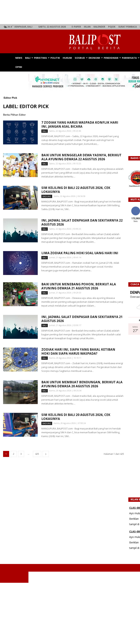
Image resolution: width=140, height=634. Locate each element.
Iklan (87, 26)
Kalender (99, 26)
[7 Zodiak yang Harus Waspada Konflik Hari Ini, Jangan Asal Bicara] (20, 132)
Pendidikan (111, 57)
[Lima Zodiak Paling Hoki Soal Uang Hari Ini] (20, 263)
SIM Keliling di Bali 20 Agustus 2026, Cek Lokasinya (75, 417)
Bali (27, 57)
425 (37, 453)
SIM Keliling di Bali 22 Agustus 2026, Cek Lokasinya (75, 190)
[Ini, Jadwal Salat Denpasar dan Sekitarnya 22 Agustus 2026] (20, 230)
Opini (18, 67)
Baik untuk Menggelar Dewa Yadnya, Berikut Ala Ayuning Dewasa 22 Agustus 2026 (81, 157)
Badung (46, 196)
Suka (135, 208)
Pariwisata (129, 57)
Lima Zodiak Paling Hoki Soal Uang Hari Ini (79, 253)
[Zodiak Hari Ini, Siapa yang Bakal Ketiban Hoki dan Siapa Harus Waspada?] (20, 359)
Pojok (111, 26)
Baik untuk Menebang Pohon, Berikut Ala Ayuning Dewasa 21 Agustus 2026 (78, 286)
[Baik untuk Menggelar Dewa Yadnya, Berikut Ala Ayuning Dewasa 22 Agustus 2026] (20, 165)
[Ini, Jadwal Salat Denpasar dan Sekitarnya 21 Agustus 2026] (20, 327)
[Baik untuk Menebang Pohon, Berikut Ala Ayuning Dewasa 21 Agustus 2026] (20, 294)
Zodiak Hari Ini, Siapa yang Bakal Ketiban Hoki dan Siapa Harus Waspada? (78, 351)
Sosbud (80, 57)
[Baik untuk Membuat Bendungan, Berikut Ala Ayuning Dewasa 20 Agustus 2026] (20, 392)
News (18, 57)
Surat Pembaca (127, 26)
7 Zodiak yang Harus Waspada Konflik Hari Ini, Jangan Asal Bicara (79, 124)
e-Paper (76, 26)
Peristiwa (40, 57)
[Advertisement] (70, 608)
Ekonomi (94, 57)
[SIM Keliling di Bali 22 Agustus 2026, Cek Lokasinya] (20, 198)
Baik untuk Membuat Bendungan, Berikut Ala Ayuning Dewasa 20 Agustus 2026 (81, 384)
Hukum (67, 57)
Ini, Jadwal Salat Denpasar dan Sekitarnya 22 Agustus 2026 (82, 222)
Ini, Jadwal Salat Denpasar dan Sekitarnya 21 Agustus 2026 (82, 319)
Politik (55, 57)
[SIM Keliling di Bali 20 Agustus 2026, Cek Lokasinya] (20, 425)
